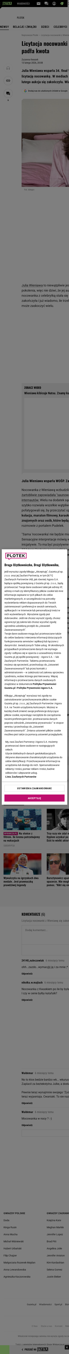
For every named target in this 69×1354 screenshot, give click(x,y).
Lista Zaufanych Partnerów (20, 776)
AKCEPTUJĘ (34, 798)
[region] (34, 677)
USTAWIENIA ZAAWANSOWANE (34, 788)
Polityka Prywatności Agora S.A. (35, 688)
